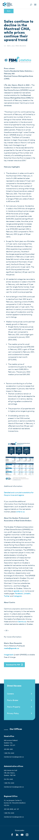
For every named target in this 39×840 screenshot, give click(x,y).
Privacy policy (19, 830)
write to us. (20, 511)
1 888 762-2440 (9, 753)
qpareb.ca (18, 591)
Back (8, 11)
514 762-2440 (8, 779)
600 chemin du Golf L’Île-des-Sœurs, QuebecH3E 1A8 (10, 772)
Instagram (18, 596)
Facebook (19, 593)
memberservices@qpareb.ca (14, 757)
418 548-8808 (8, 809)
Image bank (9, 654)
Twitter (7, 596)
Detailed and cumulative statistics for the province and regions (19, 493)
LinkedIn (27, 593)
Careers (10, 693)
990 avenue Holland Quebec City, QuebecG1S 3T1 (10, 742)
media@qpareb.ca (11, 648)
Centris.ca (22, 621)
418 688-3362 (8, 749)
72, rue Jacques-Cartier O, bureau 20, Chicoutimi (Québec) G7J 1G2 (14, 802)
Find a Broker (12, 700)
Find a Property (13, 706)
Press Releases (21, 46)
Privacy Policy (13, 713)
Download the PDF (13, 664)
